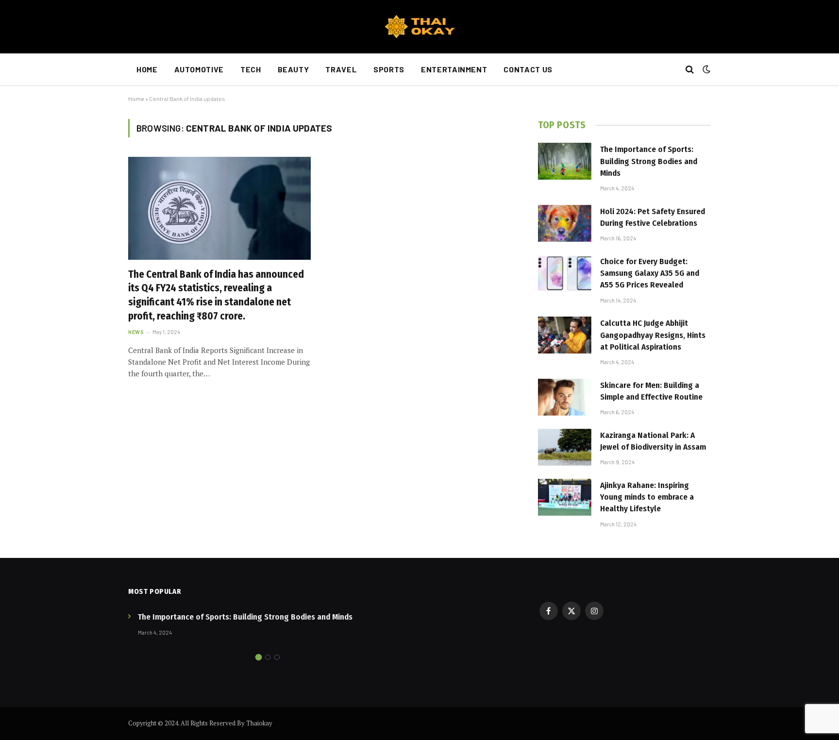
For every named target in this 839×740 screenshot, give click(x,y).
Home (147, 69)
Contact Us (527, 69)
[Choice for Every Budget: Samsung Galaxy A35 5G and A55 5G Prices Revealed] (564, 273)
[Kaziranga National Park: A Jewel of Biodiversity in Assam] (564, 447)
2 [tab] (267, 657)
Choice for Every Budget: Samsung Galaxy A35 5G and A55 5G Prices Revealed (649, 273)
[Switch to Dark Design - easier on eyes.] (705, 69)
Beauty (293, 69)
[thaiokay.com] (419, 26)
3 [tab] (277, 657)
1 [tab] (258, 657)
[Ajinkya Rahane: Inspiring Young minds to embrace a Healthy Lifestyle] (564, 497)
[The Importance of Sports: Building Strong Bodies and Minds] (564, 161)
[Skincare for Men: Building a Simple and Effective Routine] (564, 397)
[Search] (690, 70)
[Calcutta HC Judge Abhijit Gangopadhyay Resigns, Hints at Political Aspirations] (564, 335)
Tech (250, 69)
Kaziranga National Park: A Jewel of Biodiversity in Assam (653, 441)
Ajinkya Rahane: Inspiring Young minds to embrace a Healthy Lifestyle (647, 497)
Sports (388, 69)
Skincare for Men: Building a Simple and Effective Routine (651, 391)
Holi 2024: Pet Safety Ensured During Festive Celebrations (652, 217)
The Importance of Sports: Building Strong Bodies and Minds (648, 161)
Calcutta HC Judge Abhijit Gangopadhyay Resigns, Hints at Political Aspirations (652, 335)
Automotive (199, 69)
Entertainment (454, 69)
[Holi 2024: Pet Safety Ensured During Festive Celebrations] (564, 223)
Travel (341, 69)
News (136, 332)
